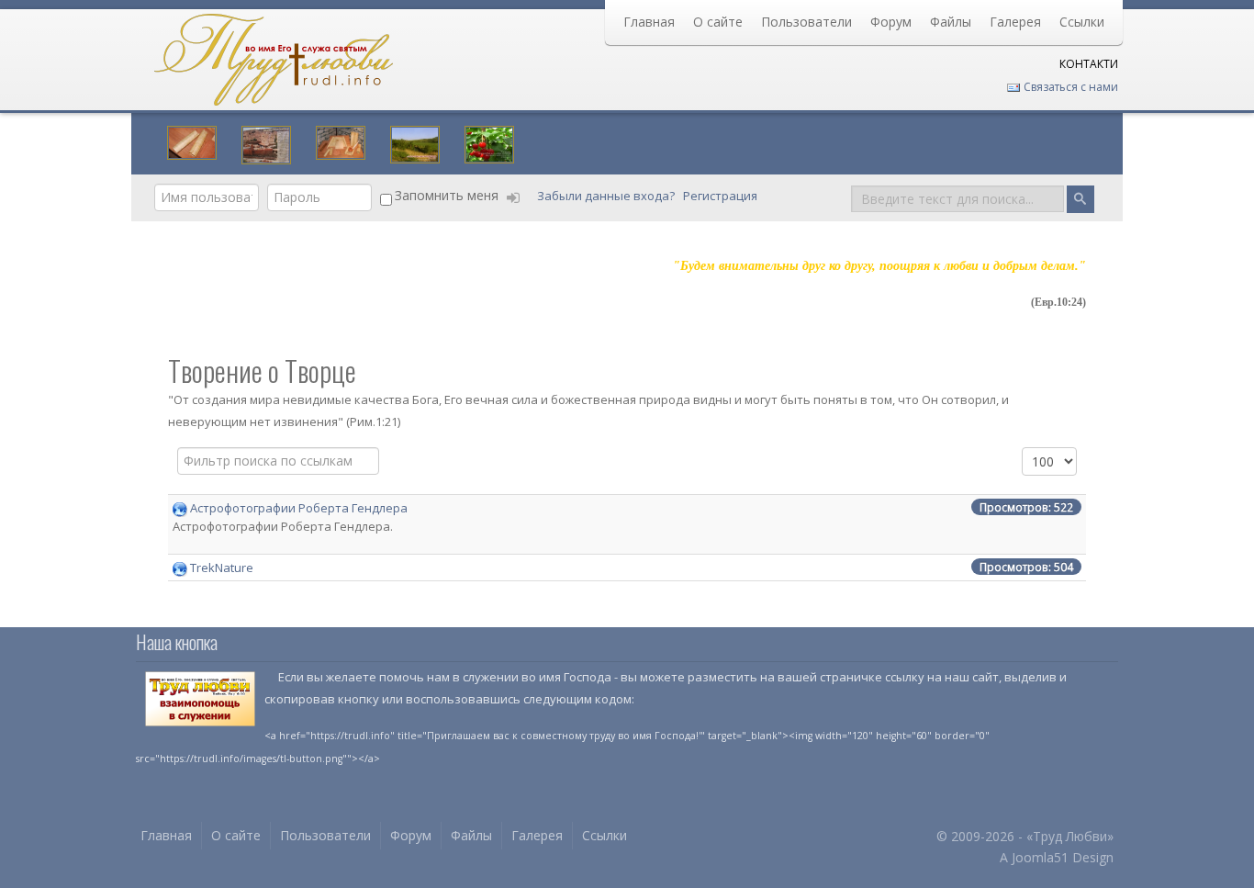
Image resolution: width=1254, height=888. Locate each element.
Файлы (950, 21)
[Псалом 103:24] (415, 142)
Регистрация (721, 195)
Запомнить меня (446, 195)
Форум (891, 21)
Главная (649, 21)
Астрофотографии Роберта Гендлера (299, 508)
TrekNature (221, 567)
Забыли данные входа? (607, 195)
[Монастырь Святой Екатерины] (266, 143)
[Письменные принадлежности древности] (340, 140)
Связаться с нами (1069, 87)
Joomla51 (1040, 857)
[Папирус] (192, 140)
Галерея (1015, 21)
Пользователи (806, 21)
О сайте (718, 21)
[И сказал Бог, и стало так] (489, 142)
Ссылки (1081, 21)
